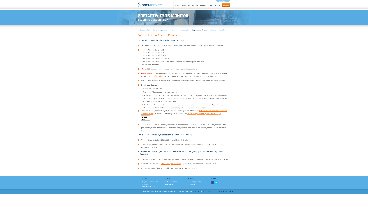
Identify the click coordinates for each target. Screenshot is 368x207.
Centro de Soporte (171, 182)
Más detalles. (158, 76)
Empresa (217, 5)
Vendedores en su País (149, 187)
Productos (185, 5)
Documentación (184, 30)
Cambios (213, 30)
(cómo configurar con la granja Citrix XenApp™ (204, 114)
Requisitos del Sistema (199, 30)
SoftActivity (150, 5)
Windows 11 (151, 73)
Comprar (195, 5)
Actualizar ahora (170, 184)
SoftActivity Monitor (194, 182)
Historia (172, 30)
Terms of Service (206, 191)
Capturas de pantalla (160, 30)
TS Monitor (191, 184)
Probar (203, 5)
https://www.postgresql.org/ (171, 164)
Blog (210, 5)
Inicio (177, 5)
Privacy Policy (197, 191)
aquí (214, 76)
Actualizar (222, 30)
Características (145, 30)
